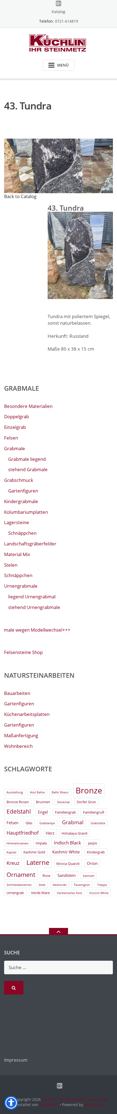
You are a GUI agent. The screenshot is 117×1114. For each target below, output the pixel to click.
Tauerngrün (82, 885)
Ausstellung (15, 792)
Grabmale (14, 448)
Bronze (89, 790)
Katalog (58, 11)
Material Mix (17, 554)
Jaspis (92, 843)
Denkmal (63, 802)
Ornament (21, 874)
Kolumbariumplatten (26, 512)
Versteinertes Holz (69, 893)
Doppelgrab (16, 416)
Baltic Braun (60, 792)
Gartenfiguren (23, 491)
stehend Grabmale (28, 469)
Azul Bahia (37, 792)
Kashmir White (66, 852)
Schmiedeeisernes (19, 885)
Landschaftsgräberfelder (30, 543)
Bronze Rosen (18, 801)
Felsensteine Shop (23, 652)
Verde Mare (40, 892)
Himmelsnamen (18, 843)
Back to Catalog (20, 196)
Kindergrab (96, 852)
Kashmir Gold (34, 852)
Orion (92, 863)
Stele (42, 885)
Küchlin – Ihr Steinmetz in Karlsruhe (75, 1099)
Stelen (10, 565)
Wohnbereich (18, 746)
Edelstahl (19, 811)
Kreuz (13, 863)
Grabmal (73, 822)
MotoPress (49, 1104)
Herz (50, 833)
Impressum (15, 1060)
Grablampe (47, 823)
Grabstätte (98, 823)
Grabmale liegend (27, 459)
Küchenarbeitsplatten (27, 714)
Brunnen (43, 801)
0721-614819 (66, 21)
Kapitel (11, 852)
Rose (46, 875)
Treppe (102, 885)
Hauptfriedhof (23, 832)
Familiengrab (65, 812)
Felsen (11, 438)
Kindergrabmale (21, 501)
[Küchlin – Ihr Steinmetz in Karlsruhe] (58, 42)
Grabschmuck (18, 480)
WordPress (93, 1104)
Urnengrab (15, 892)
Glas (29, 822)
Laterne (37, 862)
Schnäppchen (22, 533)
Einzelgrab (15, 427)
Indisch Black (67, 843)
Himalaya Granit (74, 833)
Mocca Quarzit (68, 863)
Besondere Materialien (28, 406)
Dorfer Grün (86, 801)
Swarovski (60, 885)
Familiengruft (93, 812)
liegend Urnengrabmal (32, 596)
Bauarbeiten (17, 693)
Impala (41, 843)
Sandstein (66, 875)
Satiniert (88, 876)
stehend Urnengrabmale (34, 607)
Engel (43, 812)
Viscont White (99, 893)
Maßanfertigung (21, 735)
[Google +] (58, 3)
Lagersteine (16, 522)
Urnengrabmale (21, 586)
